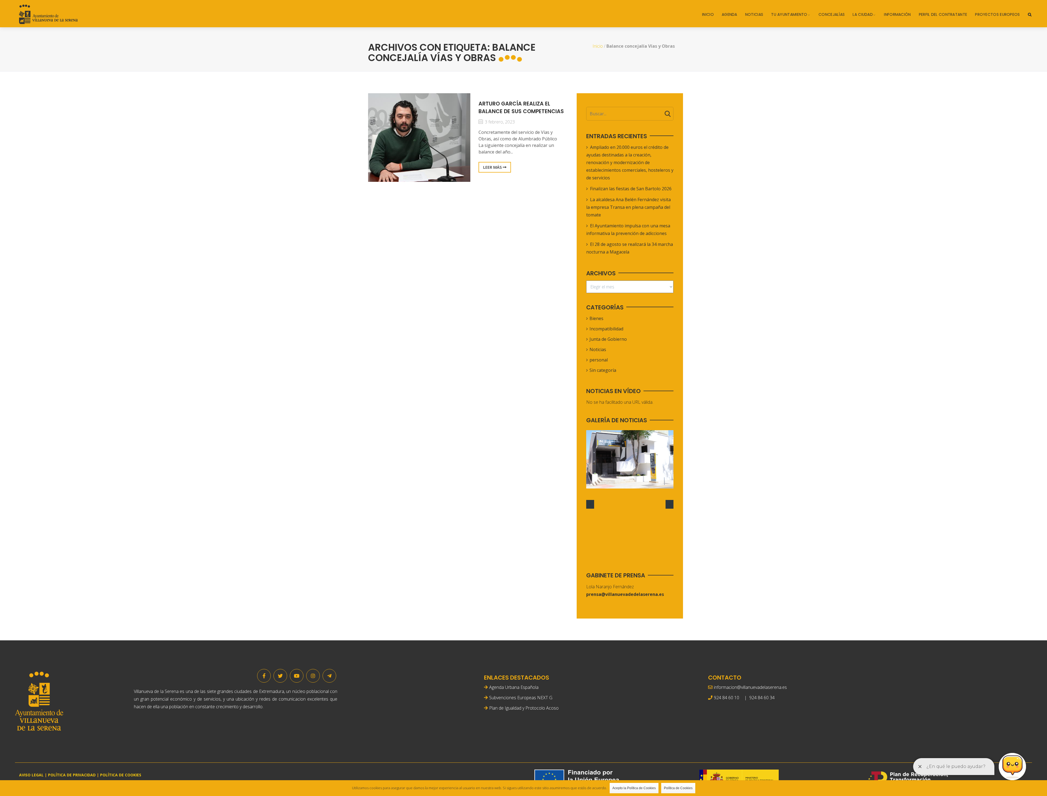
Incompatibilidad (606, 329)
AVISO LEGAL (31, 774)
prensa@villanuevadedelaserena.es (625, 594)
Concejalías (832, 14)
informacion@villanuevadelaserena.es (750, 687)
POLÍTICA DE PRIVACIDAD (72, 774)
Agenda (729, 14)
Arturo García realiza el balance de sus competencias (521, 107)
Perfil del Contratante (943, 14)
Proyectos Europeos (997, 14)
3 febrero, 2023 (499, 122)
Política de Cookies (678, 788)
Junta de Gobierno (608, 339)
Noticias (754, 14)
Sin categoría (602, 370)
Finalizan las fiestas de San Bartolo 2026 (631, 189)
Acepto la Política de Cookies (634, 788)
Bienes (596, 318)
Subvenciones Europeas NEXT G (520, 698)
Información (897, 14)
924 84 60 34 (762, 698)
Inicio (708, 14)
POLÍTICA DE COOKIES (120, 774)
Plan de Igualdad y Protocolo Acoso (524, 708)
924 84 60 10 (726, 698)
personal (598, 360)
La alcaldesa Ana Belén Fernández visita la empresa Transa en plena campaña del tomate (628, 207)
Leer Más (493, 167)
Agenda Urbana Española (513, 687)
